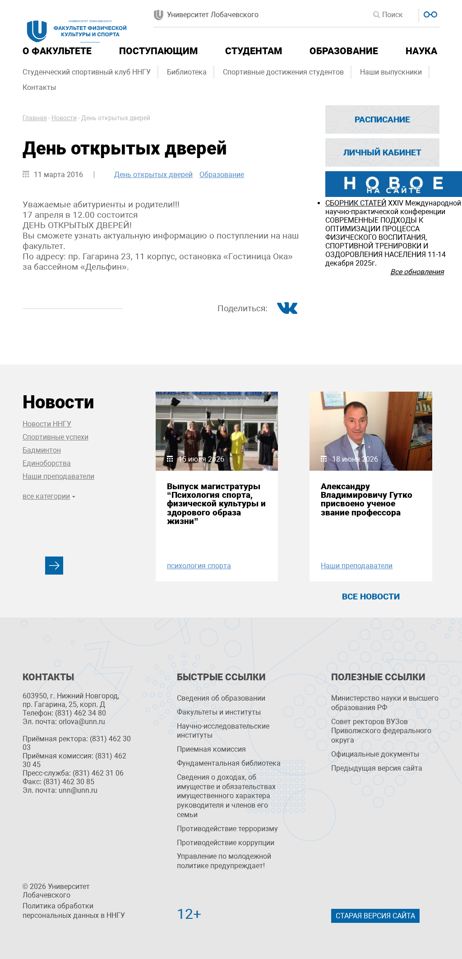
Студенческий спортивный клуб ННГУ (87, 72)
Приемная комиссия (211, 749)
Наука (421, 51)
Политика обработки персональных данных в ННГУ (74, 911)
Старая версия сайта (375, 916)
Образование (344, 51)
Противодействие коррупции (225, 842)
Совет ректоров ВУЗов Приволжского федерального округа (381, 731)
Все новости (371, 596)
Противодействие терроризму (227, 828)
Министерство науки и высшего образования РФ (385, 703)
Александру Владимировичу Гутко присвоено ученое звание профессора (366, 499)
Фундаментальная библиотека (229, 763)
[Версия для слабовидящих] (429, 13)
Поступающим (158, 51)
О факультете (57, 51)
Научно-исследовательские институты (223, 731)
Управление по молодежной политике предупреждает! (224, 861)
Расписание (382, 119)
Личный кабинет (382, 152)
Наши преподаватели (58, 476)
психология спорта (199, 565)
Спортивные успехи (55, 437)
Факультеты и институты (219, 712)
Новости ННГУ (47, 424)
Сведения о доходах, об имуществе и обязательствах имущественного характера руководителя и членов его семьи (226, 796)
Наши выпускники (391, 72)
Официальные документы (375, 754)
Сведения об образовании (221, 698)
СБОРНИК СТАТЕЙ (355, 203)
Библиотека (187, 72)
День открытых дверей (153, 174)
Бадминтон (42, 450)
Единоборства (47, 463)
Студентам (253, 51)
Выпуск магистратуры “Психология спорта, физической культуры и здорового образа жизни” (216, 503)
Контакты (39, 87)
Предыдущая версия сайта (376, 768)
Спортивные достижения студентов (283, 72)
